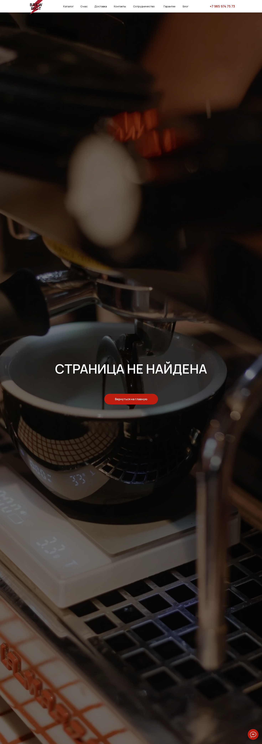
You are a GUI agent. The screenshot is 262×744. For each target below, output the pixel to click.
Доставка (100, 6)
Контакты (120, 6)
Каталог (68, 6)
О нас (84, 6)
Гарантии (169, 6)
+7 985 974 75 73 (222, 6)
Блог (186, 6)
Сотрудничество (144, 6)
